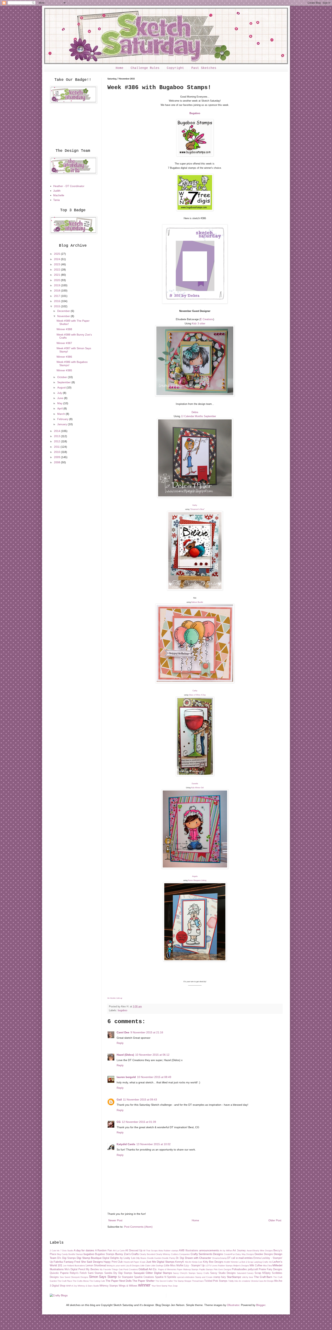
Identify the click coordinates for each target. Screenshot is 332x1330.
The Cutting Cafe (97, 1281)
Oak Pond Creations (128, 1269)
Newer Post (115, 1220)
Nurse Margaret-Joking (197, 880)
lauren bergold (126, 1077)
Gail (119, 1099)
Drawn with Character (198, 1257)
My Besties (92, 1269)
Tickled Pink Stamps (215, 1281)
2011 (57, 446)
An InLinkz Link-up (114, 998)
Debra (195, 412)
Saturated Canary (245, 1273)
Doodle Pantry (168, 1258)
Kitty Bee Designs (213, 1262)
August (61, 387)
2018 (57, 290)
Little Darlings (157, 1265)
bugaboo (122, 1010)
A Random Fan (103, 1250)
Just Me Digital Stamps (160, 1261)
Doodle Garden (154, 1258)
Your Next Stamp (159, 1286)
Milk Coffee (256, 1265)
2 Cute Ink (55, 1250)
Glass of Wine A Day (197, 695)
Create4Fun (229, 1254)
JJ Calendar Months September (198, 416)
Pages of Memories (167, 1269)
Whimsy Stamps (109, 1285)
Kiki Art (188, 1262)
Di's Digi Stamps (66, 1258)
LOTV (208, 1265)
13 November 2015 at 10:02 (153, 1144)
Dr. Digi (180, 1258)
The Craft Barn (263, 1276)
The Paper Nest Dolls (119, 1280)
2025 (57, 253)
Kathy (195, 505)
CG (119, 1121)
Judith (57, 190)
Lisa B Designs (133, 1265)
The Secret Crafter (164, 1281)
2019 (57, 285)
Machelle (58, 195)
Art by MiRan (226, 1250)
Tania (56, 199)
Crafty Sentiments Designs (207, 1254)
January (62, 424)
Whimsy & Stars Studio (88, 1286)
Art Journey (239, 1250)
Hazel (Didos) (125, 1054)
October (62, 377)
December (64, 310)
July (60, 392)
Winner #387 (64, 343)
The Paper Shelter (143, 1280)
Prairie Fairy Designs (270, 1269)
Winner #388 (64, 329)
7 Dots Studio (66, 1250)
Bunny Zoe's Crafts (127, 1254)
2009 (57, 457)
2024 (57, 259)
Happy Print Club (113, 1262)
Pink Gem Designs (222, 1269)
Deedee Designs (264, 1254)
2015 (57, 306)
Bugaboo (194, 113)
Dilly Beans (141, 1258)
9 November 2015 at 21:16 (146, 1032)
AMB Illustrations (188, 1250)
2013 (57, 436)
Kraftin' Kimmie (231, 1262)
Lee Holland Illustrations (74, 1265)
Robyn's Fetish (78, 1273)
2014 (57, 430)
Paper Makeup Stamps (187, 1269)
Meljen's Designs (241, 1265)
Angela (195, 876)
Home (119, 68)
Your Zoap (173, 1286)
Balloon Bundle (197, 602)
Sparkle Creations (144, 1277)
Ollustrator (233, 1305)
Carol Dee (123, 1032)
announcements (209, 1250)
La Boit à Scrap (246, 1262)
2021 (57, 274)
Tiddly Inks (233, 1281)
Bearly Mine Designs (263, 1250)
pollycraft (253, 1269)
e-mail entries (244, 1257)
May (60, 403)
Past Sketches (203, 68)
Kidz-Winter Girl (197, 788)
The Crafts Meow (81, 1281)
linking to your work (116, 1265)
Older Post (274, 1220)
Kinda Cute (197, 1262)
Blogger (260, 1305)
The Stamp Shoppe (182, 1281)
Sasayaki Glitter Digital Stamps (153, 1272)
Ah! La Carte (119, 1250)
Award (250, 1250)
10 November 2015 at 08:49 (154, 1077)
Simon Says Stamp (103, 1277)
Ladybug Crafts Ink (263, 1262)
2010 (57, 451)
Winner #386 (64, 356)
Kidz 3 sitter (198, 323)
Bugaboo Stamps (104, 1254)
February (63, 419)
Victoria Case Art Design (262, 1281)
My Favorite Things (109, 1269)
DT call (231, 1258)
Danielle (195, 784)
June (60, 398)
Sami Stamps (95, 1273)
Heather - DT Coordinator (68, 186)
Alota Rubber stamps (168, 1250)
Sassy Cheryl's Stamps (184, 1273)
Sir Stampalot (125, 1277)
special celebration (186, 1277)
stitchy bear (247, 1277)
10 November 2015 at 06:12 (152, 1054)
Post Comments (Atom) (138, 1226)
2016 (57, 301)
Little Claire (145, 1265)
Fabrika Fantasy (63, 1261)
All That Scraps (150, 1250)
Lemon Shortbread (96, 1265)
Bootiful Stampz (75, 1254)
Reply (120, 1042)
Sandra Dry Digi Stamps (118, 1273)
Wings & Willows (128, 1285)
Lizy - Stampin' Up (194, 1265)
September (64, 382)
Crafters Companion (180, 1254)
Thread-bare (198, 1281)
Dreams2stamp (219, 1258)
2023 (57, 264)
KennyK (179, 1262)
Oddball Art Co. (148, 1269)
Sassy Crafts (203, 1273)
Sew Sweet (65, 1277)
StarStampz (234, 1276)
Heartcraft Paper (131, 1262)
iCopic (143, 1262)
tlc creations (244, 1281)
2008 (57, 462)
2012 (57, 441)
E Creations (206, 319)
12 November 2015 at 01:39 (139, 1121)
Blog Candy (62, 1254)
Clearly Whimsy (163, 1254)
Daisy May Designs (245, 1254)
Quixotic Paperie (59, 1273)
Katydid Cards (126, 1144)
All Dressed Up (133, 1250)
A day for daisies (84, 1250)
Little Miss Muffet (173, 1265)
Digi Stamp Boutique (89, 1257)
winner (144, 1285)
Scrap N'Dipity (263, 1273)
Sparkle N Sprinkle (165, 1277)
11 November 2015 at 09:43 (140, 1099)
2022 (57, 269)
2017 (57, 295)
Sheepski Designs (79, 1277)
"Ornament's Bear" (197, 509)
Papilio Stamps (206, 1269)
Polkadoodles (239, 1269)
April (60, 408)
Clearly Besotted (147, 1254)
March (61, 413)
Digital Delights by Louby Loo (118, 1258)
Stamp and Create (203, 1277)
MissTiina (267, 1265)
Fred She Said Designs (88, 1261)
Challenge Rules (145, 68)
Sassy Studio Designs (223, 1273)
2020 (57, 280)
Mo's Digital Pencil (75, 1269)
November (64, 316)
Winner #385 (64, 370)
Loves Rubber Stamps (222, 1265)
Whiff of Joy (71, 1286)
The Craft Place (64, 1281)
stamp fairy (219, 1277)
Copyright (175, 68)
